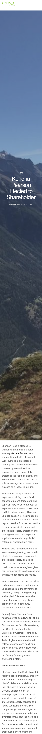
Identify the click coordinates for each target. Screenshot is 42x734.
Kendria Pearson (19, 453)
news (21, 173)
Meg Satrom (13, 204)
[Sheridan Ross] (15, 5)
